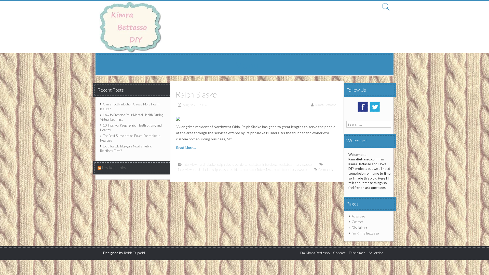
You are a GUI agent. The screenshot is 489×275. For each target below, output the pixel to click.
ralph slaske (206, 164)
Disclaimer (359, 228)
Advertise (358, 216)
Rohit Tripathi (134, 253)
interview (185, 169)
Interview (190, 164)
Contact (357, 222)
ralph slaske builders (231, 164)
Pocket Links (114, 167)
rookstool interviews (262, 164)
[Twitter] (375, 107)
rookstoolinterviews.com (297, 164)
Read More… (186, 147)
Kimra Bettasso (325, 105)
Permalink (325, 169)
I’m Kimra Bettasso (365, 233)
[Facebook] (363, 107)
